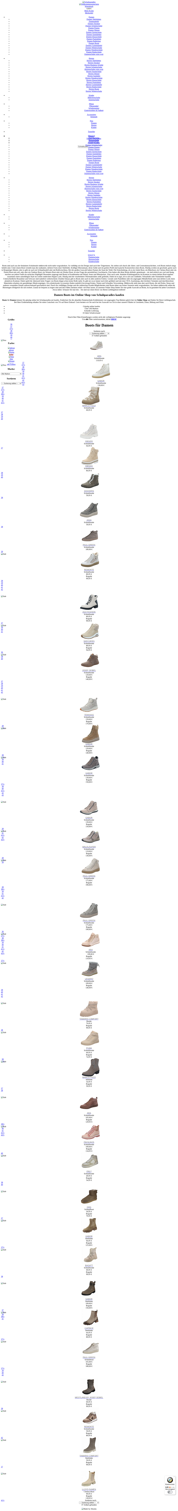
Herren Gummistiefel (94, 85)
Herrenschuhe (94, 259)
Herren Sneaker (94, 63)
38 (11, 331)
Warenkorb (89, 6)
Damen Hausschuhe (94, 37)
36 (11, 324)
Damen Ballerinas (94, 41)
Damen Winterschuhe (94, 48)
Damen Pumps (94, 28)
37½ (11, 329)
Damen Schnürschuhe (93, 26)
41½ (2, 791)
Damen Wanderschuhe (94, 50)
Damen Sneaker (94, 24)
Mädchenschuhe (94, 98)
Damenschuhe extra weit (93, 54)
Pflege (91, 104)
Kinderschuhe (94, 261)
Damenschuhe (93, 257)
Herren (91, 58)
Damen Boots (94, 43)
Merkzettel (89, 13)
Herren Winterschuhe (94, 91)
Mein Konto (89, 11)
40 (2, 419)
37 (11, 326)
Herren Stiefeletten (94, 61)
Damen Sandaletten (93, 35)
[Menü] (174, 1477)
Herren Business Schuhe (94, 65)
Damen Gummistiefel (94, 45)
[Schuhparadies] (89, 2)
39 (11, 335)
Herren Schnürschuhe (94, 67)
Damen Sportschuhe (94, 32)
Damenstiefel (94, 21)
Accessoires (91, 115)
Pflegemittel (93, 106)
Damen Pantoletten (94, 39)
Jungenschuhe (94, 100)
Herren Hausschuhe (93, 80)
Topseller (91, 132)
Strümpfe (93, 117)
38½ (11, 333)
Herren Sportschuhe (93, 71)
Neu (91, 121)
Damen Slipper (94, 30)
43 (3, 795)
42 (2, 589)
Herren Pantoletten (94, 82)
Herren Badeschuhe (93, 87)
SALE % (91, 255)
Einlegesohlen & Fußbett (93, 110)
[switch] (170, 1492)
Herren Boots (94, 89)
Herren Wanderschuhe (93, 78)
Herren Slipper (94, 74)
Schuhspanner (94, 108)
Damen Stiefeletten (94, 19)
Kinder (91, 95)
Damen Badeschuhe (94, 52)
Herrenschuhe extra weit (94, 69)
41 (2, 587)
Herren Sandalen (93, 76)
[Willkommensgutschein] (89, 4)
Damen (91, 17)
